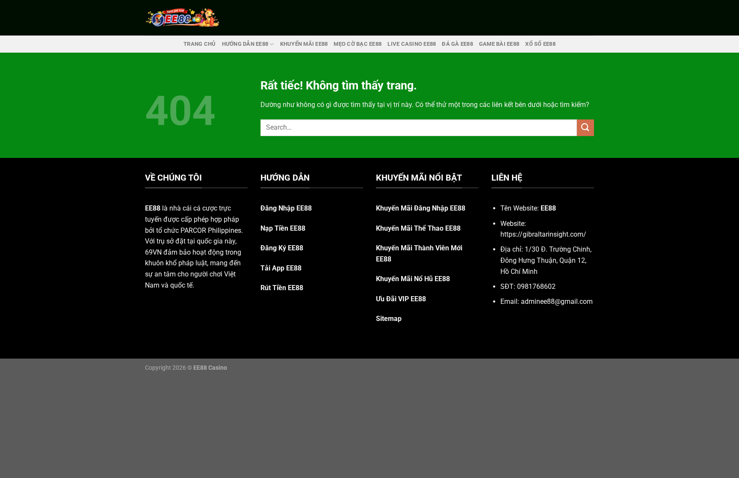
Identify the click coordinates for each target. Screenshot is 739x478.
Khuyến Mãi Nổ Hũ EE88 (413, 279)
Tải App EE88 (281, 268)
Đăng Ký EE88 (281, 248)
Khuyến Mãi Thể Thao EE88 (418, 228)
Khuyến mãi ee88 (304, 44)
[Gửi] (585, 127)
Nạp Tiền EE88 (282, 228)
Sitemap (389, 319)
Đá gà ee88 (457, 44)
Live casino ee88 (411, 44)
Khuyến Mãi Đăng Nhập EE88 (420, 208)
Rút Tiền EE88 (281, 288)
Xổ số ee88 (540, 44)
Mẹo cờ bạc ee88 (357, 44)
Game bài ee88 (499, 44)
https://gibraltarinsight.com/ (543, 234)
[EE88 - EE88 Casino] (182, 17)
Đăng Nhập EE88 (286, 208)
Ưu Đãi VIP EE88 (401, 299)
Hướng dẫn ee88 (245, 44)
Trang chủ (199, 44)
